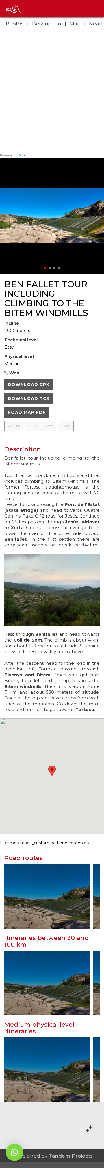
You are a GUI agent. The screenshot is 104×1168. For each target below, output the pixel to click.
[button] (14, 1152)
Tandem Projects (71, 1156)
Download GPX (28, 384)
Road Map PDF (27, 412)
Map (75, 24)
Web (13, 373)
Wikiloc (25, 155)
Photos (15, 24)
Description (46, 24)
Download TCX (29, 398)
